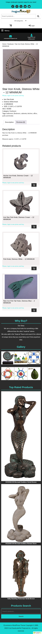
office (35, 113)
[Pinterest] (17, 7)
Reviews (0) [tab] (20, 122)
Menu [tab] (7, 30)
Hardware (10, 44)
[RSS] (21, 7)
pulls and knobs (7, 116)
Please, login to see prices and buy (13, 95)
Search (38, 16)
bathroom (9, 113)
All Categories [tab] (18, 21)
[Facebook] (13, 7)
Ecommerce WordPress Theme (14, 625)
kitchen (30, 113)
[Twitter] (25, 7)
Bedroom (17, 113)
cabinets (24, 113)
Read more (34, 185)
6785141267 (31, 39)
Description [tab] (9, 122)
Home (4, 44)
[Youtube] (29, 7)
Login (33, 26)
